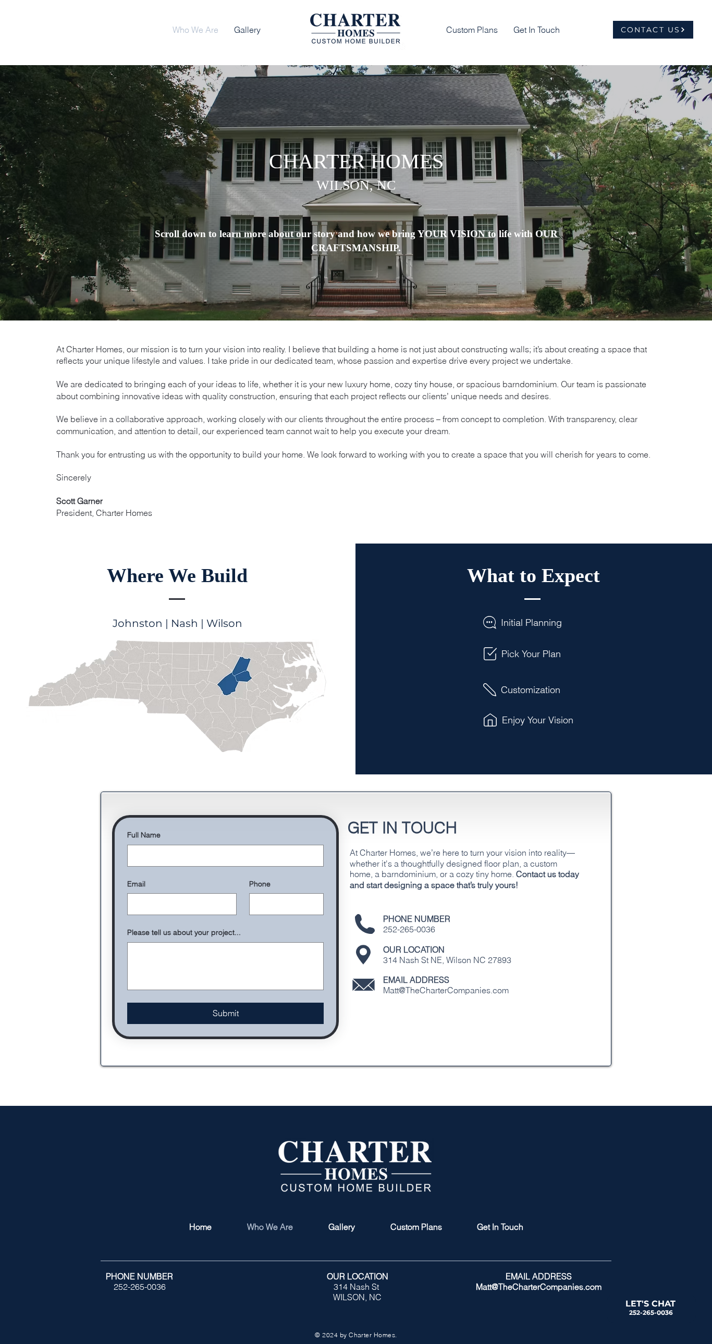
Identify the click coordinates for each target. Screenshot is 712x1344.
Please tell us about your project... (184, 932)
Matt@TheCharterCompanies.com (446, 990)
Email (136, 884)
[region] (654, 1310)
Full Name (144, 835)
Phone (260, 884)
